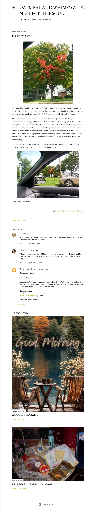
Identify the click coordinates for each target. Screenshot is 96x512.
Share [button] (14, 220)
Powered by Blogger (50, 504)
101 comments (23, 488)
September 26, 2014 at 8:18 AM (31, 262)
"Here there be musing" (29, 295)
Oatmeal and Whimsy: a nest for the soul (48, 10)
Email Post (22, 220)
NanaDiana (24, 234)
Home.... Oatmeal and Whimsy (35, 19)
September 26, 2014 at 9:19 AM (31, 299)
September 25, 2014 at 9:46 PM (31, 243)
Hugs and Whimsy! (77, 211)
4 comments (22, 419)
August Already (25, 414)
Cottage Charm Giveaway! (32, 484)
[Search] (82, 7)
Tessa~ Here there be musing (32, 269)
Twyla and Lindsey (27, 250)
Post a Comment (19, 305)
